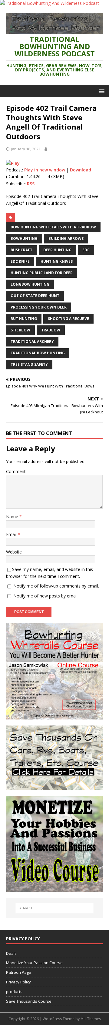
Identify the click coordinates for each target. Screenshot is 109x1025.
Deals (11, 953)
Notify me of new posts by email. (45, 596)
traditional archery (32, 341)
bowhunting (24, 238)
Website (14, 552)
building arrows (66, 238)
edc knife (20, 261)
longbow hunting (30, 284)
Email (12, 534)
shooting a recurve (68, 318)
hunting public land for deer (42, 272)
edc (86, 249)
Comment (16, 471)
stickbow (20, 330)
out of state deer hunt (35, 295)
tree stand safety (29, 364)
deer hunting (57, 249)
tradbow (50, 330)
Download (80, 170)
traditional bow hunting (38, 353)
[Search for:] (54, 908)
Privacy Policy (18, 982)
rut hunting (24, 318)
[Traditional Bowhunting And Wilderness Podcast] (49, 3)
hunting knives (57, 261)
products (14, 991)
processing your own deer (39, 307)
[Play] (13, 163)
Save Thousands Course (28, 1001)
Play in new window (44, 170)
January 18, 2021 (26, 149)
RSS (31, 184)
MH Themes (91, 1018)
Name (12, 516)
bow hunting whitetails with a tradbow (53, 227)
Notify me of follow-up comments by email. (56, 586)
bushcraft (21, 249)
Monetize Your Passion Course (34, 962)
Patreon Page (18, 972)
